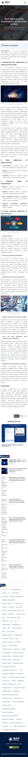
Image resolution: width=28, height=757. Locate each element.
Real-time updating (7, 712)
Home (4, 27)
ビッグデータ (5, 589)
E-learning (5, 638)
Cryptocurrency (20, 614)
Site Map (8, 743)
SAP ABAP (17, 642)
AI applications (18, 698)
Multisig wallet (6, 624)
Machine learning (7, 635)
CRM (18, 617)
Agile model (16, 659)
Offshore (4, 607)
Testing (13, 680)
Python (17, 638)
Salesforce (5, 621)
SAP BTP (4, 645)
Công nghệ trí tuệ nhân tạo (9, 729)
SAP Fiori (17, 649)
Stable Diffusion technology (10, 694)
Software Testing (18, 652)
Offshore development (16, 596)
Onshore (11, 607)
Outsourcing (19, 607)
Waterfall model (6, 659)
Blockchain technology (13, 610)
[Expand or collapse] (25, 45)
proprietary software (8, 719)
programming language (8, 708)
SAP (16, 621)
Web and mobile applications (10, 715)
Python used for (6, 705)
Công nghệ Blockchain (8, 673)
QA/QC (23, 649)
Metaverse (11, 614)
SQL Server (19, 719)
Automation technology (8, 670)
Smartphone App (17, 628)
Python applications (18, 701)
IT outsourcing (18, 603)
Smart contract (11, 617)
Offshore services (7, 603)
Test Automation (6, 652)
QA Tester (5, 722)
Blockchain (16, 691)
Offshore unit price (7, 642)
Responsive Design (19, 687)
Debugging (20, 680)
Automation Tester (17, 656)
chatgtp (4, 593)
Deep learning (11, 631)
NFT (23, 610)
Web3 (3, 610)
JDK (21, 670)
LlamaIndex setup (7, 698)
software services (7, 687)
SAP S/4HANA (13, 645)
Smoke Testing (6, 656)
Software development (8, 600)
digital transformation (20, 726)
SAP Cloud (5, 726)
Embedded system (18, 663)
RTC (19, 684)
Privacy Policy (14, 743)
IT (17, 670)
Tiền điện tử (20, 673)
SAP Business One (7, 649)
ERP (9, 628)
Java (11, 621)
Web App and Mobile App (9, 684)
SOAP (11, 638)
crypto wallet (5, 680)
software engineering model (17, 677)
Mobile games (16, 624)
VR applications (18, 635)
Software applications (16, 722)
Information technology (8, 666)
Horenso (4, 677)
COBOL (4, 628)
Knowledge (10, 27)
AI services (5, 596)
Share (17, 416)
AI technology (15, 593)
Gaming (4, 614)
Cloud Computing (16, 589)
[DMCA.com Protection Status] (14, 747)
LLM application (6, 701)
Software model (6, 663)
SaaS (3, 617)
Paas (3, 631)
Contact (20, 743)
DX (11, 726)
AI (8, 593)
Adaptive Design (6, 691)
